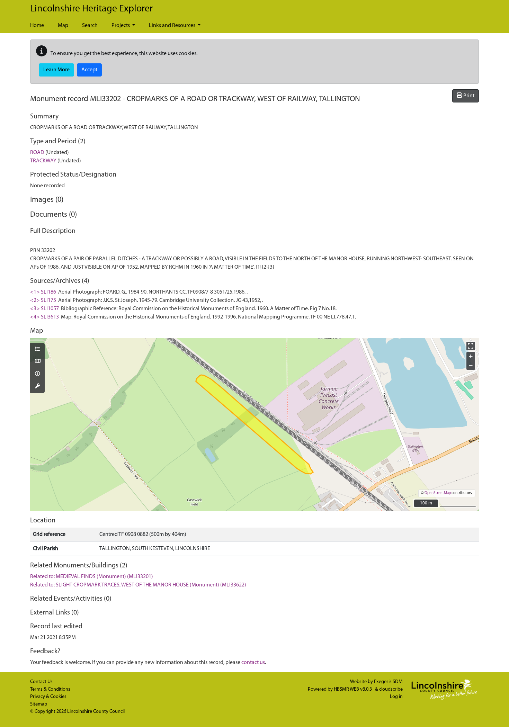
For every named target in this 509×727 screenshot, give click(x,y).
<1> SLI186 (43, 292)
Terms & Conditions (50, 689)
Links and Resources (172, 25)
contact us (253, 662)
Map (63, 25)
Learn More (56, 70)
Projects (121, 25)
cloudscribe (391, 689)
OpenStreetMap (438, 493)
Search (90, 25)
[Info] (37, 374)
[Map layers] (37, 349)
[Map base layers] (37, 362)
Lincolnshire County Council (96, 711)
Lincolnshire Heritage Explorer (91, 9)
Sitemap (38, 704)
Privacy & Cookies (48, 696)
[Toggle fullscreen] (470, 346)
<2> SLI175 (43, 300)
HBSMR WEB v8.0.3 (353, 689)
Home (37, 25)
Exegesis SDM (388, 681)
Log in (396, 696)
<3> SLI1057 (44, 309)
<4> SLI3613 (44, 317)
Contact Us (41, 681)
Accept (89, 70)
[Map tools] (37, 386)
